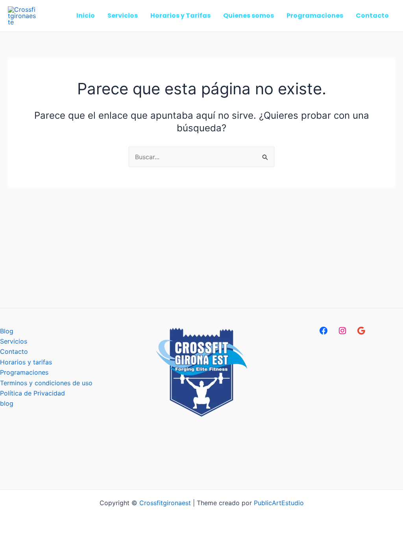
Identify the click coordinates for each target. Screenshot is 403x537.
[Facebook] (323, 330)
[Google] (361, 330)
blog (6, 403)
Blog (6, 331)
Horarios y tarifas (26, 362)
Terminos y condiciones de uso (46, 383)
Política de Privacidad (32, 393)
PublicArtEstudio (279, 503)
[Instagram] (342, 330)
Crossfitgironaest (165, 503)
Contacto (14, 351)
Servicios (13, 341)
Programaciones (24, 372)
